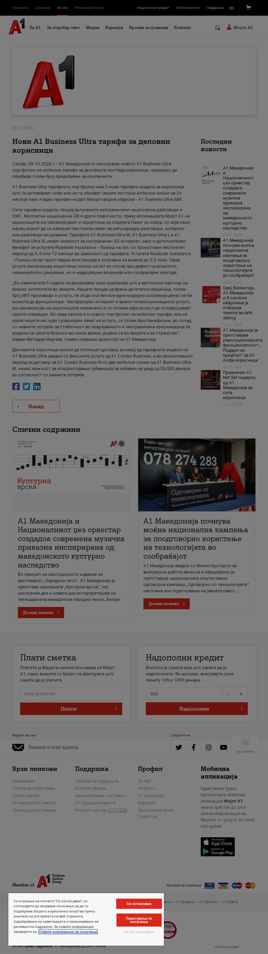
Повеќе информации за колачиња (68, 932)
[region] (86, 919)
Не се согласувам (139, 932)
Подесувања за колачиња (139, 920)
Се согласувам (139, 904)
